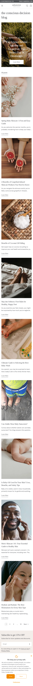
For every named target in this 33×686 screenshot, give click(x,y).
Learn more (16, 62)
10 (21, 624)
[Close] (31, 656)
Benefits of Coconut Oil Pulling (13, 243)
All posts (4, 72)
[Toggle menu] (2, 6)
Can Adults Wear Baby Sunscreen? (14, 424)
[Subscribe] (29, 644)
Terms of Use (25, 649)
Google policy (9, 672)
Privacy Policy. (5, 651)
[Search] (27, 6)
